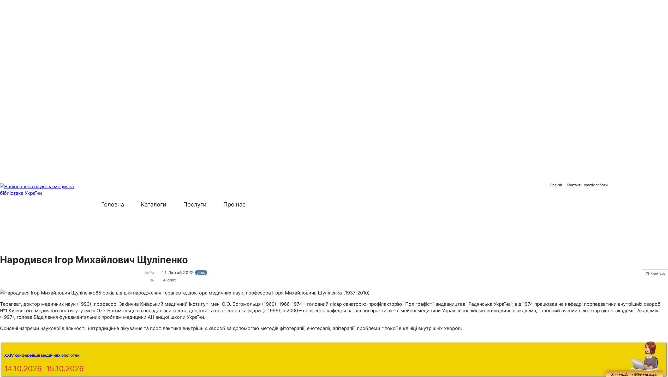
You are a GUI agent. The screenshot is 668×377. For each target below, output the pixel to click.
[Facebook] (615, 185)
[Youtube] (638, 185)
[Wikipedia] (649, 185)
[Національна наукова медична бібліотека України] (42, 216)
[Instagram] (627, 185)
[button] (265, 204)
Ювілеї (171, 280)
